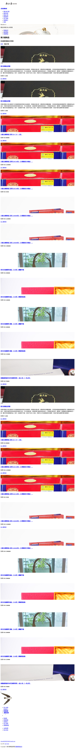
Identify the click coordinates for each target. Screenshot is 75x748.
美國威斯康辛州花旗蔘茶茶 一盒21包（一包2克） (16, 378)
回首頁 (5, 718)
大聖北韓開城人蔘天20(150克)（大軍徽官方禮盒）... (17, 161)
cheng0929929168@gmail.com (8, 741)
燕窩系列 (6, 30)
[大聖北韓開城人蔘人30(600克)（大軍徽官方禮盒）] (11, 212)
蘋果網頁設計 (18, 746)
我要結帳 (6, 725)
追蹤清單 (6, 720)
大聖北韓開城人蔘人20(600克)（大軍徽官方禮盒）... (17, 243)
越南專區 (6, 32)
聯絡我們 (6, 16)
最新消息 (6, 13)
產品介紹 (6, 15)
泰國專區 (6, 33)
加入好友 (6, 730)
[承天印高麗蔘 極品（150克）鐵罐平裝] (11, 266)
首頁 (2, 44)
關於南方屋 (6, 11)
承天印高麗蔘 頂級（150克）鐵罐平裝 (12, 324)
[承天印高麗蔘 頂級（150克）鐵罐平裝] (11, 320)
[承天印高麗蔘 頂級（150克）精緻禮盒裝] (11, 347)
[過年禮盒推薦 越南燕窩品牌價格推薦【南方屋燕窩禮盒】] (9, 5)
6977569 (7, 743)
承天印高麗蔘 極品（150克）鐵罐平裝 (12, 270)
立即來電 (6, 728)
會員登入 (6, 20)
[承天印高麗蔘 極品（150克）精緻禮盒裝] (11, 293)
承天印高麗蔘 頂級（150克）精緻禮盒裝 (13, 351)
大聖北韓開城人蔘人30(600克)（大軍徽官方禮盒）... (17, 215)
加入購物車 (3, 78)
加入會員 (6, 18)
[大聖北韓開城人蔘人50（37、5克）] (11, 131)
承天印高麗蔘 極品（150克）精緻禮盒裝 (13, 297)
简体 (5, 22)
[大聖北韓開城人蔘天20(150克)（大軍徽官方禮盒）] (11, 158)
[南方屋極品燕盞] (11, 61)
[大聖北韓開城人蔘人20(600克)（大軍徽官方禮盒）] (11, 239)
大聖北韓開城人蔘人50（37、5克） (11, 134)
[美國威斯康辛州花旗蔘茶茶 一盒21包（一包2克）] (11, 374)
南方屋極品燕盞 (5, 66)
